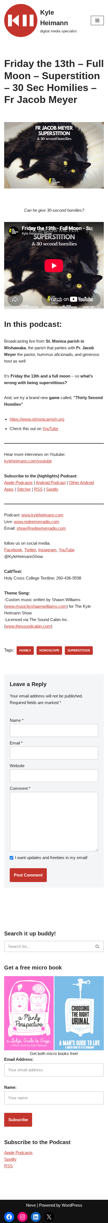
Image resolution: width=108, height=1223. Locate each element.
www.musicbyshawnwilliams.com (36, 606)
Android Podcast (51, 482)
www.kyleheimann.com (42, 515)
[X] (49, 1217)
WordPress (72, 1205)
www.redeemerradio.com (36, 521)
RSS (38, 489)
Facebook (13, 549)
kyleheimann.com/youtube (28, 461)
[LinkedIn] (36, 1217)
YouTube (50, 428)
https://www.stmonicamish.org (37, 419)
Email (16, 743)
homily (25, 650)
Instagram (47, 549)
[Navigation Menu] (97, 20)
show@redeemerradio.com (41, 528)
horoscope (49, 650)
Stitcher (24, 489)
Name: (10, 1087)
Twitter (30, 549)
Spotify (52, 489)
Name (17, 720)
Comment (20, 788)
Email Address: (19, 1059)
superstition (79, 650)
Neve (31, 1205)
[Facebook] (9, 1217)
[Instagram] (22, 1217)
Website (17, 765)
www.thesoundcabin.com (28, 626)
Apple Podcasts (18, 482)
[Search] (97, 946)
